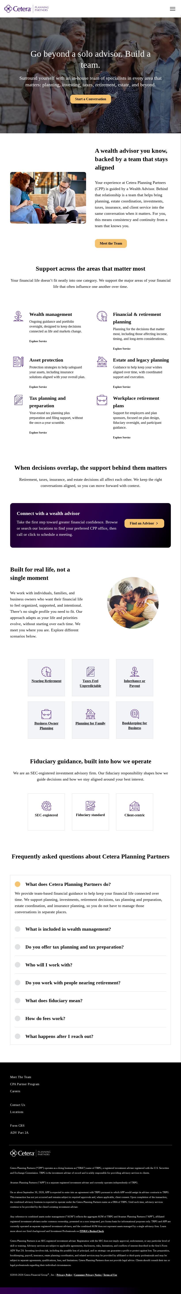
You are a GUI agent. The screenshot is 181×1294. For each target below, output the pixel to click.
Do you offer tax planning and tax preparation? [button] (74, 947)
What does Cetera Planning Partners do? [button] (68, 884)
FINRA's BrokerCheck (92, 1231)
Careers (15, 1091)
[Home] (35, 8)
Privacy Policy (64, 1274)
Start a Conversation (90, 99)
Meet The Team (20, 1077)
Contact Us (17, 1105)
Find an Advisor (142, 523)
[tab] (90, 884)
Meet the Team (111, 243)
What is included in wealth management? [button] (68, 929)
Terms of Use (110, 1274)
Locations (16, 1112)
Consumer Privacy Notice (88, 1274)
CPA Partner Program (25, 1084)
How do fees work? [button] (45, 1018)
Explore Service (38, 341)
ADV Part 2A (19, 1132)
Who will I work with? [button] (48, 965)
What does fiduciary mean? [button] (54, 1000)
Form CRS (17, 1125)
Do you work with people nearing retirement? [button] (73, 982)
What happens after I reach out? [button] (59, 1036)
